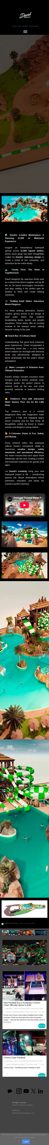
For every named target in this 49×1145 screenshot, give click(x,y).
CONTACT (16, 1110)
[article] (24, 1000)
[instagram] (19, 1091)
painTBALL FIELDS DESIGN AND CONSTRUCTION (23, 1061)
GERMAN (36, 26)
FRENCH (19, 26)
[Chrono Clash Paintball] (24, 1043)
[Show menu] (25, 32)
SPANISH (31, 26)
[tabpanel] (25, 26)
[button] (24, 952)
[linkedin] (40, 1091)
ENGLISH (15, 26)
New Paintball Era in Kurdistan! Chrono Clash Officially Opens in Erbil (22, 1004)
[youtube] (26, 1091)
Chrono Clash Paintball (14, 1058)
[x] (33, 1091)
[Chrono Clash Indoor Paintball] (24, 986)
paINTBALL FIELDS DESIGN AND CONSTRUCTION (24, 1009)
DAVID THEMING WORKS (15, 1012)
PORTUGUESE (25, 26)
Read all (42, 1026)
